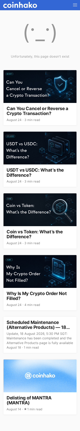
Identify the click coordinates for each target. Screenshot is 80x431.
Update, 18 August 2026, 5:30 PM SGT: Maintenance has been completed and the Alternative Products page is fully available (40, 338)
